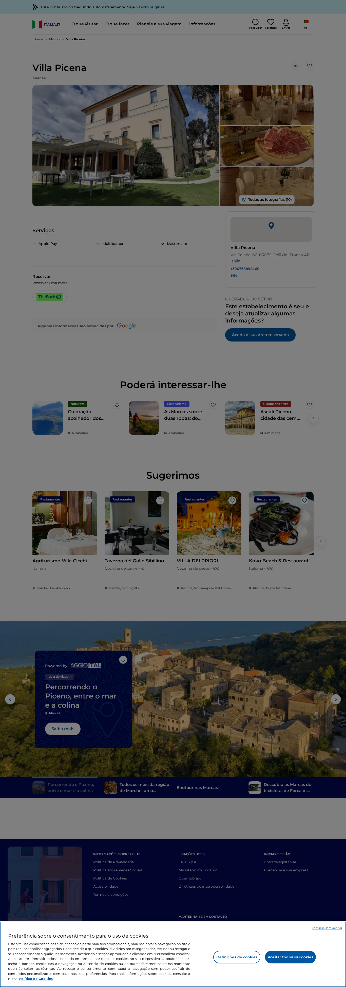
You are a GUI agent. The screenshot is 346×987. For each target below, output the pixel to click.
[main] (173, 954)
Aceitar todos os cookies (290, 957)
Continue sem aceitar (327, 928)
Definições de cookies (236, 957)
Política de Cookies (36, 978)
